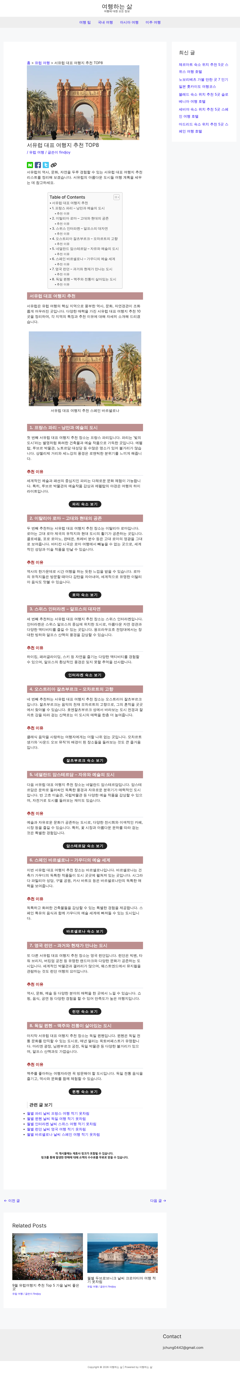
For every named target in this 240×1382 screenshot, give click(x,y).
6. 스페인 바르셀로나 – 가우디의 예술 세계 (83, 259)
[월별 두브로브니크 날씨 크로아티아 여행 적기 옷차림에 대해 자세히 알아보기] (122, 1253)
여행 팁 (85, 22)
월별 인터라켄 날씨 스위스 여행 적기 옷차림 (61, 1124)
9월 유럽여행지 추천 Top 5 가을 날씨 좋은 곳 (45, 1287)
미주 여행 (153, 22)
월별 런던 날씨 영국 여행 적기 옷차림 (56, 1129)
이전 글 (12, 1200)
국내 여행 (105, 22)
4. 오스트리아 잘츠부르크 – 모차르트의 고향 (85, 239)
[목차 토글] (115, 197)
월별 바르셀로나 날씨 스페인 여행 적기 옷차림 (64, 1134)
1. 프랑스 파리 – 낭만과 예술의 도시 (78, 208)
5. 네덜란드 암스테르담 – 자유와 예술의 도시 (85, 249)
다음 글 (158, 1200)
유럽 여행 (36, 152)
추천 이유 (63, 213)
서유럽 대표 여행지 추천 (70, 203)
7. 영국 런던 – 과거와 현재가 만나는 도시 (82, 269)
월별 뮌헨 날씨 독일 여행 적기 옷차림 (56, 1119)
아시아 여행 (129, 22)
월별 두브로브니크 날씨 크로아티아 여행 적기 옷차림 (121, 1280)
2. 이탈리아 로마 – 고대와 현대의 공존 (80, 218)
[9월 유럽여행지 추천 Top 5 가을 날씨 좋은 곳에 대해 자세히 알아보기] (47, 1256)
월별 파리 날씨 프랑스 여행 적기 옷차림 (58, 1113)
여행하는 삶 (117, 6)
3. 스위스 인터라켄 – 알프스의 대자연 (80, 229)
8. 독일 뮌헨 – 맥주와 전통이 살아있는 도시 (84, 279)
